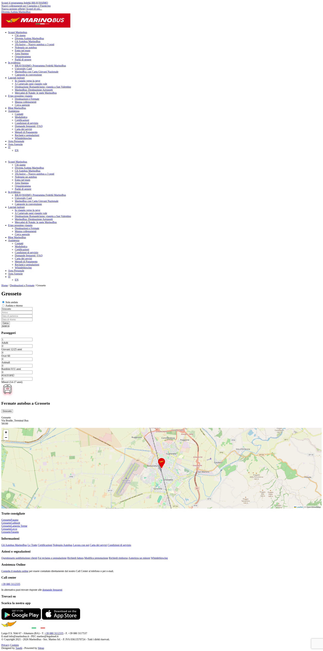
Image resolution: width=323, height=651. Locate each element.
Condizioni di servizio (26, 123)
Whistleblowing (23, 138)
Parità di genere (23, 59)
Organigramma (23, 56)
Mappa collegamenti (25, 101)
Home (4, 285)
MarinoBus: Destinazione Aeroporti (34, 89)
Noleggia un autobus (26, 47)
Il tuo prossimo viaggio (20, 95)
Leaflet (299, 506)
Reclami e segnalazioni (27, 135)
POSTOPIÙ (7, 375)
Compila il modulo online (14, 571)
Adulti (4, 342)
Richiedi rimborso (118, 558)
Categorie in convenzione (28, 74)
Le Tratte (32, 545)
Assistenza (13, 111)
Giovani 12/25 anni (11, 349)
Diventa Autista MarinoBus (15, 11)
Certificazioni (22, 120)
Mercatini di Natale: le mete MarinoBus (36, 92)
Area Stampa (22, 53)
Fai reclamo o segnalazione (52, 558)
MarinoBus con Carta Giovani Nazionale (36, 71)
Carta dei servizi (23, 129)
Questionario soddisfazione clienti (19, 558)
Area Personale (16, 141)
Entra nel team (22, 50)
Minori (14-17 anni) (11, 382)
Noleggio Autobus (62, 545)
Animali (5, 362)
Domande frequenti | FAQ (29, 126)
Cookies (14, 645)
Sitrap (41, 648)
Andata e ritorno (14, 305)
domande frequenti (52, 589)
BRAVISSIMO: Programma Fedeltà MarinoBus (40, 65)
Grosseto (7, 411)
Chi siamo (20, 35)
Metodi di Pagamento (26, 132)
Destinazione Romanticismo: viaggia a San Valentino (43, 86)
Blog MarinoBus (17, 108)
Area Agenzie (15, 144)
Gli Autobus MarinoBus (27, 41)
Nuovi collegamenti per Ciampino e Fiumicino (26, 5)
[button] (161, 463)
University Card (23, 68)
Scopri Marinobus (17, 32)
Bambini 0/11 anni (11, 369)
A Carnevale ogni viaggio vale (31, 83)
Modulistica (21, 117)
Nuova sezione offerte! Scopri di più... (21, 8)
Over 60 (5, 355)
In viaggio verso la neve (27, 80)
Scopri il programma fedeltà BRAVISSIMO (24, 2)
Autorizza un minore (139, 558)
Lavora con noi (81, 545)
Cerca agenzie (22, 105)
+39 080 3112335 (10, 584)
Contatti (19, 114)
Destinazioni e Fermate (27, 98)
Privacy (5, 645)
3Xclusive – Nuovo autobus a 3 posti (34, 44)
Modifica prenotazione (96, 558)
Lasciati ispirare (16, 77)
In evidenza (14, 62)
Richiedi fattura (75, 558)
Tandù (18, 648)
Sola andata (12, 302)
